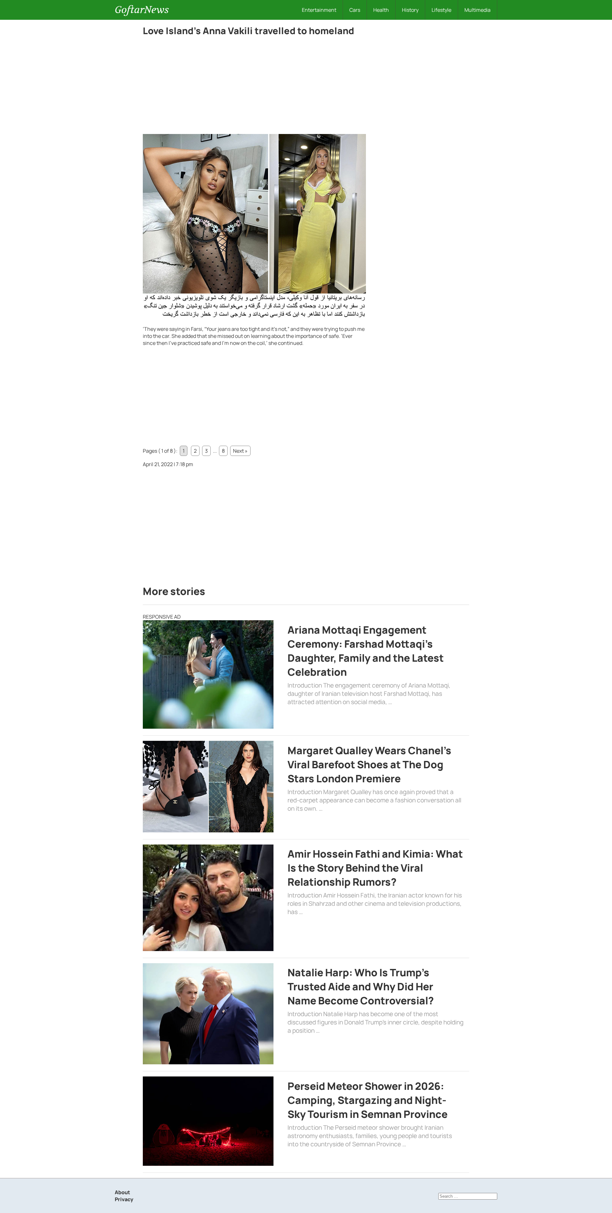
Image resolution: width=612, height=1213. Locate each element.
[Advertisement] (254, 86)
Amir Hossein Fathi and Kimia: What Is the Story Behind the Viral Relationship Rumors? (375, 868)
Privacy (124, 1199)
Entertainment (319, 9)
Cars (354, 9)
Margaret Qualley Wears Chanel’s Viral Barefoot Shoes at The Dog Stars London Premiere (369, 764)
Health (381, 9)
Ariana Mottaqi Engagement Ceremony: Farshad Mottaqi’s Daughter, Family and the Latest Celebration (366, 651)
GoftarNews (142, 9)
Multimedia (477, 9)
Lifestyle (441, 9)
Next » (240, 450)
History (410, 9)
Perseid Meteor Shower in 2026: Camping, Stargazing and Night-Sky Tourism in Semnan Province (368, 1100)
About (122, 1192)
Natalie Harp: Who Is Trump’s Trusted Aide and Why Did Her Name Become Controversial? (361, 986)
